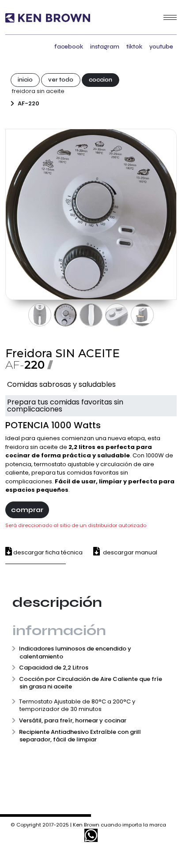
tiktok (134, 46)
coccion (100, 79)
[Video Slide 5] (142, 314)
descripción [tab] (57, 602)
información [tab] (59, 630)
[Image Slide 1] (39, 314)
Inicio (25, 79)
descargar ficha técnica (47, 552)
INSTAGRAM (104, 46)
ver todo (60, 79)
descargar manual (129, 552)
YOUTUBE (161, 46)
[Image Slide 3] (91, 314)
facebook (68, 46)
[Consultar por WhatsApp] (91, 835)
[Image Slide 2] (65, 314)
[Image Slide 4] (116, 314)
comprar (27, 509)
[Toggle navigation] (170, 17)
